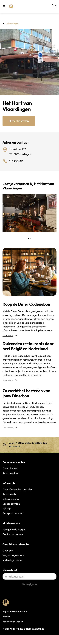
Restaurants (9, 494)
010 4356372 (16, 161)
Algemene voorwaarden (15, 611)
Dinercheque (10, 468)
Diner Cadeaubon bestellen (18, 489)
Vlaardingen (12, 23)
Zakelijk (7, 508)
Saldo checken (11, 498)
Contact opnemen (13, 534)
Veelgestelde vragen (14, 529)
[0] (53, 6)
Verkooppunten (11, 503)
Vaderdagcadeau (12, 560)
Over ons (8, 550)
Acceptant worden (13, 513)
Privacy (6, 616)
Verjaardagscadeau (13, 555)
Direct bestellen (19, 121)
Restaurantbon (11, 473)
